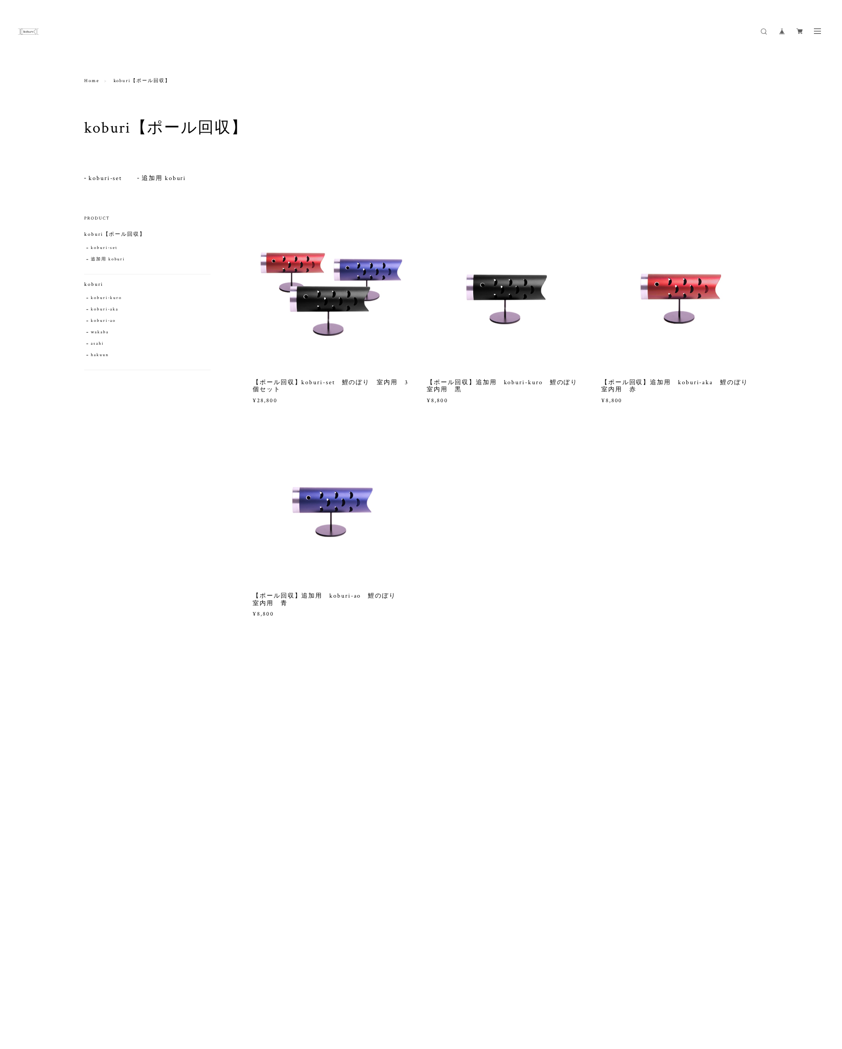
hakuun (100, 355)
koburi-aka (104, 309)
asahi (97, 343)
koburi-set (105, 178)
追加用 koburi (164, 178)
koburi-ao (103, 321)
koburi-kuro (106, 298)
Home (92, 81)
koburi (93, 284)
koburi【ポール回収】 (115, 234)
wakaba (100, 332)
